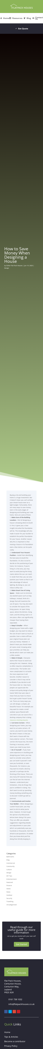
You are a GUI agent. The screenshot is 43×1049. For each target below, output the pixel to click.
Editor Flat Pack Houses (14, 266)
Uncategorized (11, 905)
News (8, 892)
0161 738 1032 (15, 999)
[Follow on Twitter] (10, 1011)
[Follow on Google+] (14, 1011)
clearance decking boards (19, 720)
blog (7, 860)
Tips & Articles (11, 1036)
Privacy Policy (10, 1046)
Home (6, 18)
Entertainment (11, 879)
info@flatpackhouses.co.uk (21, 1004)
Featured (9, 882)
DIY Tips (9, 876)
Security (9, 898)
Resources (17, 18)
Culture (9, 870)
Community (10, 866)
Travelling (9, 901)
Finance (9, 885)
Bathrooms (10, 857)
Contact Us (39, 18)
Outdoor (9, 895)
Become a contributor (14, 1041)
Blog (29, 18)
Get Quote (23, 28)
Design (6, 268)
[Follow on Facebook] (6, 1011)
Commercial (10, 863)
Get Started (21, 944)
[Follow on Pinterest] (18, 1011)
